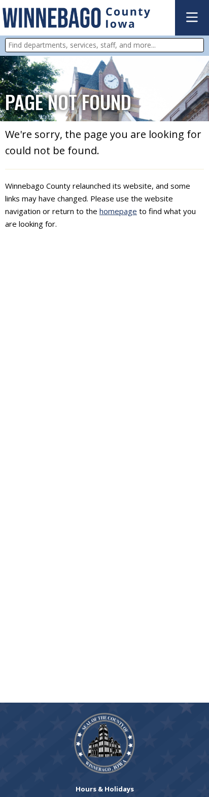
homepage (118, 211)
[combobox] (104, 45)
